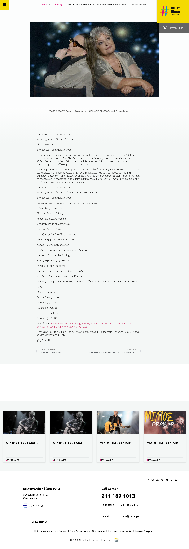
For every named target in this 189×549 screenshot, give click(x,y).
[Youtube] (157, 480)
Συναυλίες (57, 4)
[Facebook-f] (148, 480)
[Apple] (171, 480)
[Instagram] (162, 480)
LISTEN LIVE (176, 28)
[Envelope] (166, 480)
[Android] (176, 480)
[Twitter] (152, 480)
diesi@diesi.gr (130, 516)
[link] (116, 540)
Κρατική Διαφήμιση (145, 531)
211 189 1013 (118, 496)
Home (44, 4)
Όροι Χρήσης (99, 531)
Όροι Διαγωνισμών (80, 531)
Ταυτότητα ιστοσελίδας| (121, 531)
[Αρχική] (173, 11)
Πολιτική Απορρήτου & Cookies (50, 531)
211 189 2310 (130, 504)
